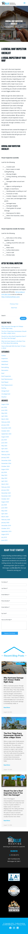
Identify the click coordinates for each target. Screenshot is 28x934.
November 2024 (6, 463)
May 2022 (4, 478)
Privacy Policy (21, 925)
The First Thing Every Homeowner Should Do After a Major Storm (13, 735)
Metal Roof (4, 364)
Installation (4, 361)
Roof (2, 373)
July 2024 (4, 472)
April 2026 (4, 416)
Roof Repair (4, 382)
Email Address (5, 594)
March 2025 (4, 451)
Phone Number (5, 601)
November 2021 (6, 496)
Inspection (4, 358)
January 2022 (5, 490)
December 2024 (6, 460)
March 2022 (4, 484)
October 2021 (5, 499)
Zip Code (4, 613)
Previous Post (14, 304)
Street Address (5, 607)
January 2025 (5, 457)
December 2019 (6, 525)
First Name (4, 582)
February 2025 (5, 454)
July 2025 (4, 440)
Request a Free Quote (9, 633)
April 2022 (4, 481)
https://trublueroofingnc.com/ (10, 297)
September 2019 (6, 531)
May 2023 (4, 475)
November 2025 (6, 428)
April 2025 (4, 448)
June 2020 (4, 508)
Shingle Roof (5, 391)
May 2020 (4, 511)
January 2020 (5, 522)
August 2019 (5, 534)
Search (3, 315)
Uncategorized (5, 394)
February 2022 (5, 487)
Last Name (4, 588)
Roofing (3, 388)
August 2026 (5, 404)
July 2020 (4, 505)
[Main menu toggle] (24, 3)
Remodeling (5, 367)
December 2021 (6, 493)
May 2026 (4, 413)
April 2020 (4, 514)
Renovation (4, 370)
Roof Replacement (6, 385)
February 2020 (5, 519)
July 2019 (4, 537)
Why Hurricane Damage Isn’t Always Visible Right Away (13, 680)
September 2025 (6, 434)
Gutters (3, 355)
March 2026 (4, 419)
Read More (7, 707)
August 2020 (5, 502)
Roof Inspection (6, 376)
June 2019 (4, 540)
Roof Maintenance (6, 379)
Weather (4, 397)
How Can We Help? (6, 619)
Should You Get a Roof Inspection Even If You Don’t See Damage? (13, 793)
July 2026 (4, 407)
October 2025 (5, 431)
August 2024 (5, 469)
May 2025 (4, 446)
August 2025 (5, 437)
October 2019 (5, 528)
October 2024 (5, 466)
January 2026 (5, 425)
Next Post (14, 307)
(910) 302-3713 (15, 568)
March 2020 (4, 516)
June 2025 (4, 443)
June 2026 (4, 410)
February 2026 (5, 422)
